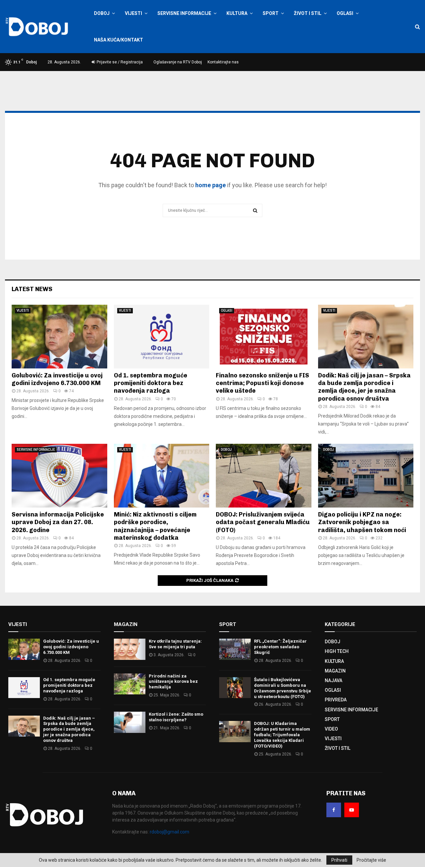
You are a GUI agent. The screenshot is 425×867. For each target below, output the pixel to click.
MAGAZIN (335, 670)
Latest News (32, 289)
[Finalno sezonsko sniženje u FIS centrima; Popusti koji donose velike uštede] (263, 336)
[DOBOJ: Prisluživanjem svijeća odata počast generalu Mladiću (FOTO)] (263, 476)
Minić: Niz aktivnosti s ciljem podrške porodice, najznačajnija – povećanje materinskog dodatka (155, 526)
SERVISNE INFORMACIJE (184, 13)
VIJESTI (133, 13)
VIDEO (331, 729)
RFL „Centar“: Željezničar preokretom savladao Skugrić (280, 647)
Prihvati (339, 860)
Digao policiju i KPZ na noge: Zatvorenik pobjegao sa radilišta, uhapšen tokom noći (362, 522)
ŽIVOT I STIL (307, 13)
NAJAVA (333, 680)
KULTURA (236, 13)
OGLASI (345, 13)
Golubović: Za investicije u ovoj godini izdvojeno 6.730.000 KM (57, 379)
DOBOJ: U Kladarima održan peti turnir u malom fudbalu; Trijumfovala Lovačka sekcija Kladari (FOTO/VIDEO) (282, 735)
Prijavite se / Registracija (119, 62)
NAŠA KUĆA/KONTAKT (118, 39)
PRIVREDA (336, 699)
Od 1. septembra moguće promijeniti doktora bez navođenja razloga (150, 383)
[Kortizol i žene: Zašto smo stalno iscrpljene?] (129, 722)
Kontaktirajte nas (223, 62)
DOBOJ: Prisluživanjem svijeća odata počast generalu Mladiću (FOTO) (263, 522)
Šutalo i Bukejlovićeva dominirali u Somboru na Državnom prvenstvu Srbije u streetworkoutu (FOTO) (282, 688)
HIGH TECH (337, 651)
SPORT (271, 13)
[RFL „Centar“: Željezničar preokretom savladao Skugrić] (235, 649)
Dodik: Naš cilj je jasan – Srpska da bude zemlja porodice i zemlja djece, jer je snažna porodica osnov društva (364, 387)
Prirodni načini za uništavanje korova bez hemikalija (173, 681)
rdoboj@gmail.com (169, 831)
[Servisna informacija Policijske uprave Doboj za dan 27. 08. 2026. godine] (59, 476)
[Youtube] (351, 810)
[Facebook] (333, 810)
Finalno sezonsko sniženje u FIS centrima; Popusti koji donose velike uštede (262, 383)
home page (210, 185)
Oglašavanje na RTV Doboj (177, 62)
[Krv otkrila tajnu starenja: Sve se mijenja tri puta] (129, 649)
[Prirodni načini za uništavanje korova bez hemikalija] (129, 683)
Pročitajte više (371, 860)
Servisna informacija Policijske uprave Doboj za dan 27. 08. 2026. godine (58, 522)
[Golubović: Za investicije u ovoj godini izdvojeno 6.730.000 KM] (59, 336)
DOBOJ (102, 13)
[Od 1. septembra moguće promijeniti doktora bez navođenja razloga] (162, 336)
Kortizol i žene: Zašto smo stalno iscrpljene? (176, 717)
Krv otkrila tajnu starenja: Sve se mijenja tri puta (175, 644)
